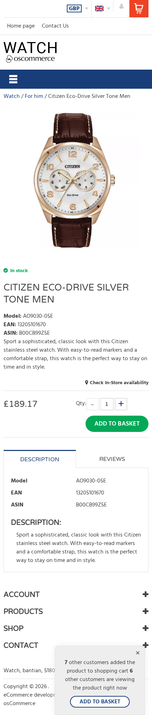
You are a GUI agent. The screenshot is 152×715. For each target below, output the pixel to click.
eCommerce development (35, 695)
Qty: (81, 403)
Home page (21, 26)
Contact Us (55, 26)
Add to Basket (117, 424)
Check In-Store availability (119, 383)
